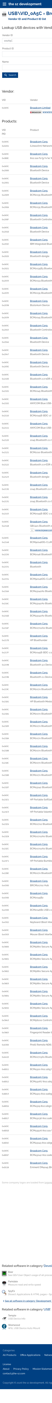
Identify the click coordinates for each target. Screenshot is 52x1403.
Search (10, 75)
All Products (9, 1355)
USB (47, 1309)
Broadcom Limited (40, 107)
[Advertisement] (26, 1224)
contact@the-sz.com (14, 1373)
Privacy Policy (21, 1369)
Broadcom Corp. (39, 141)
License (7, 1364)
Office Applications (30, 1355)
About (6, 1369)
